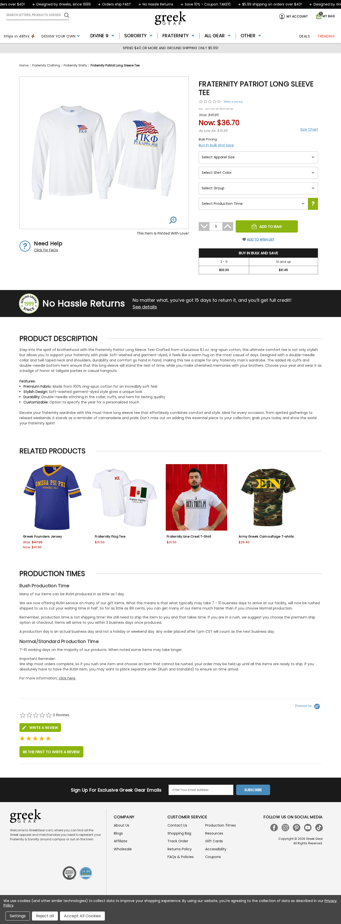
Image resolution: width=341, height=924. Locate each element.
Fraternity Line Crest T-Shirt (189, 536)
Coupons (213, 856)
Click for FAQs (46, 250)
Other (248, 35)
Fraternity (176, 35)
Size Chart (309, 129)
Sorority (135, 35)
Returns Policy (180, 849)
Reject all (45, 916)
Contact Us (177, 825)
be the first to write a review (51, 751)
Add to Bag (270, 226)
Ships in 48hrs (16, 36)
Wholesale (123, 849)
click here (67, 678)
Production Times (220, 825)
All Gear (214, 35)
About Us (121, 825)
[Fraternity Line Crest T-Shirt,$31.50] (196, 497)
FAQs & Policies (181, 856)
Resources (214, 833)
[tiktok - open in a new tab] (319, 827)
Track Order (178, 841)
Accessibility (215, 849)
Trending (326, 36)
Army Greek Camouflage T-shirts (266, 536)
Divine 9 (99, 35)
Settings (18, 916)
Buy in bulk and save (216, 145)
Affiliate (120, 841)
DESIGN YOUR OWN (58, 36)
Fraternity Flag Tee (110, 536)
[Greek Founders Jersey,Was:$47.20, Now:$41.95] (52, 497)
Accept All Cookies (82, 916)
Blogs (118, 833)
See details (145, 307)
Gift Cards (214, 841)
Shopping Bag (179, 833)
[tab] (40, 727)
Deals (304, 36)
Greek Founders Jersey (42, 536)
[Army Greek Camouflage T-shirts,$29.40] (268, 497)
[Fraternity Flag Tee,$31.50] (124, 497)
